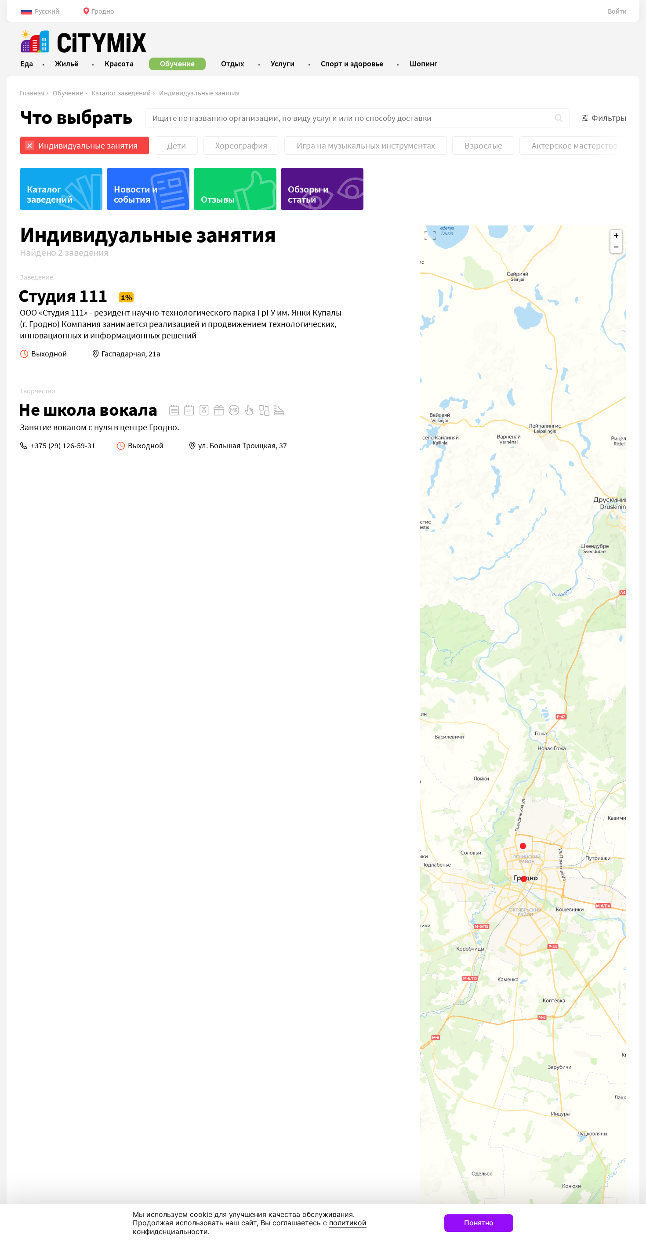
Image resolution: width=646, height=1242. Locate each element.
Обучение (68, 92)
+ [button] (616, 235)
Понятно (479, 1222)
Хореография (241, 145)
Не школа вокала (88, 409)
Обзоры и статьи (308, 194)
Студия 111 (63, 295)
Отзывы (218, 199)
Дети (176, 145)
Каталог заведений (121, 92)
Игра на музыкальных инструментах (366, 145)
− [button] (616, 246)
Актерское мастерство (575, 145)
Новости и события (136, 194)
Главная (32, 92)
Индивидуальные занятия (199, 92)
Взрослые (483, 145)
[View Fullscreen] (430, 235)
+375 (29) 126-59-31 (63, 445)
